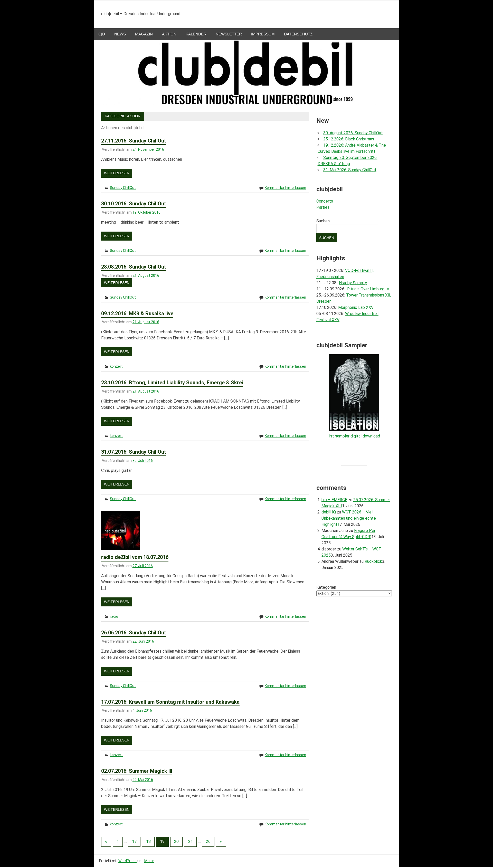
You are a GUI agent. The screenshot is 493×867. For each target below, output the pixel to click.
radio (114, 616)
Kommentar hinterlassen (285, 188)
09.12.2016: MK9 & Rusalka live (137, 313)
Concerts (324, 201)
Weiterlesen (116, 173)
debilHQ (328, 512)
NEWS (120, 34)
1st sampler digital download (354, 436)
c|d (101, 34)
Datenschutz (298, 34)
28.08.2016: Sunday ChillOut (133, 267)
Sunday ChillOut (123, 188)
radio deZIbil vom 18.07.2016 (134, 557)
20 (176, 841)
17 (134, 841)
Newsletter (229, 34)
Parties (322, 207)
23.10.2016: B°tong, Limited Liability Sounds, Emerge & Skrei (172, 382)
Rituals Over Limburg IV (368, 289)
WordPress (127, 861)
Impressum (263, 34)
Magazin (144, 34)
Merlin (149, 861)
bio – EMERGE (334, 499)
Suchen (323, 220)
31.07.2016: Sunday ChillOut (133, 452)
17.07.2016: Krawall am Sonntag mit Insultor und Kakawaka (170, 702)
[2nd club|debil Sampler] (354, 429)
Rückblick (373, 561)
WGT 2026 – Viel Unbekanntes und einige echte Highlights (348, 518)
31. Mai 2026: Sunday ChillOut (349, 169)
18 (148, 841)
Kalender (196, 34)
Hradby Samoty (353, 282)
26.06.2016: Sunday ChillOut (133, 633)
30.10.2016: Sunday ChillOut (133, 204)
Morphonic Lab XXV (356, 307)
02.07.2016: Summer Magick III (136, 771)
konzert (116, 366)
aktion (169, 34)
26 (208, 841)
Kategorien (326, 587)
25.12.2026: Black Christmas (348, 139)
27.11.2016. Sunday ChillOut (133, 141)
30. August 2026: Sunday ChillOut (353, 132)
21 (190, 841)
